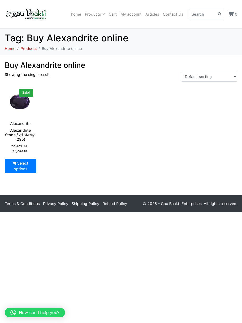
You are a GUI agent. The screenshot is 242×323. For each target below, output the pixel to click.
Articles (152, 14)
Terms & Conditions (22, 203)
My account (131, 14)
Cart (113, 14)
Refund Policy (115, 203)
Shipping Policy (85, 203)
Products (93, 14)
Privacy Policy (55, 203)
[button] (35, 312)
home (76, 14)
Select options (21, 166)
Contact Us (173, 14)
